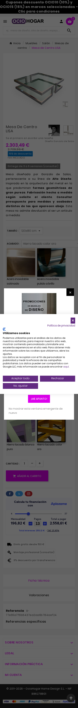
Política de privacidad (61, 325)
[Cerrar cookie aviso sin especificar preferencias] (73, 320)
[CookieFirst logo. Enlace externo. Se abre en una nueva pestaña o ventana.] (4, 329)
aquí (66, 366)
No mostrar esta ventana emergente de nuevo (36, 411)
